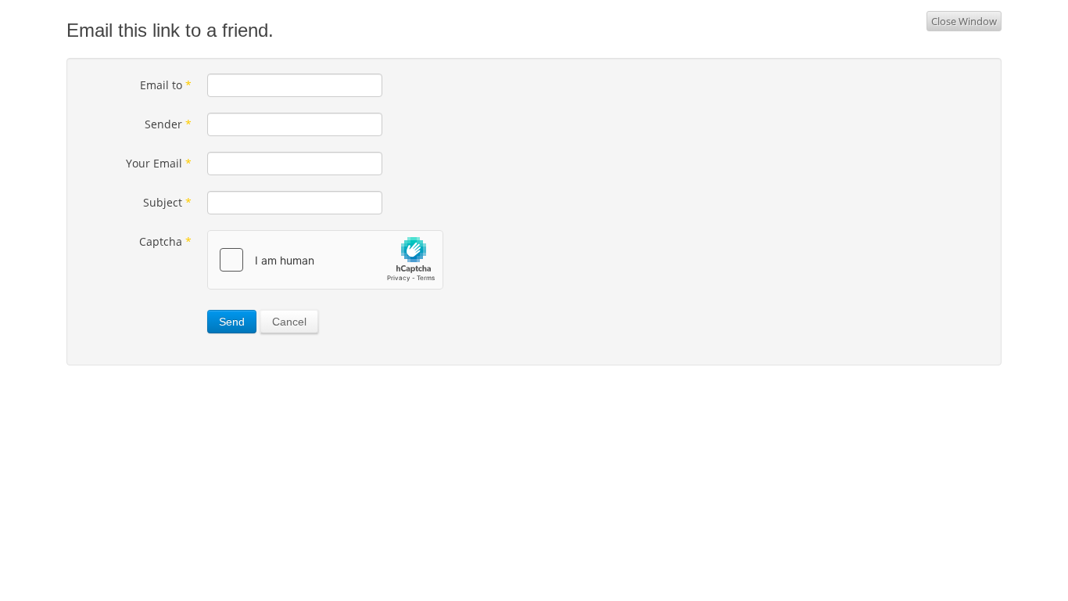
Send (232, 321)
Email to (166, 84)
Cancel (289, 321)
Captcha (165, 241)
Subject (167, 202)
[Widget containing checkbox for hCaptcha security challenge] (325, 260)
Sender (168, 124)
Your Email (159, 163)
